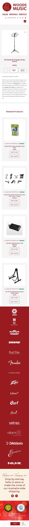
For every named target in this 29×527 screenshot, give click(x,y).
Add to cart (14, 70)
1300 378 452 (16, 514)
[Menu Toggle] (25, 21)
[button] (25, 32)
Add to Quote (23, 70)
